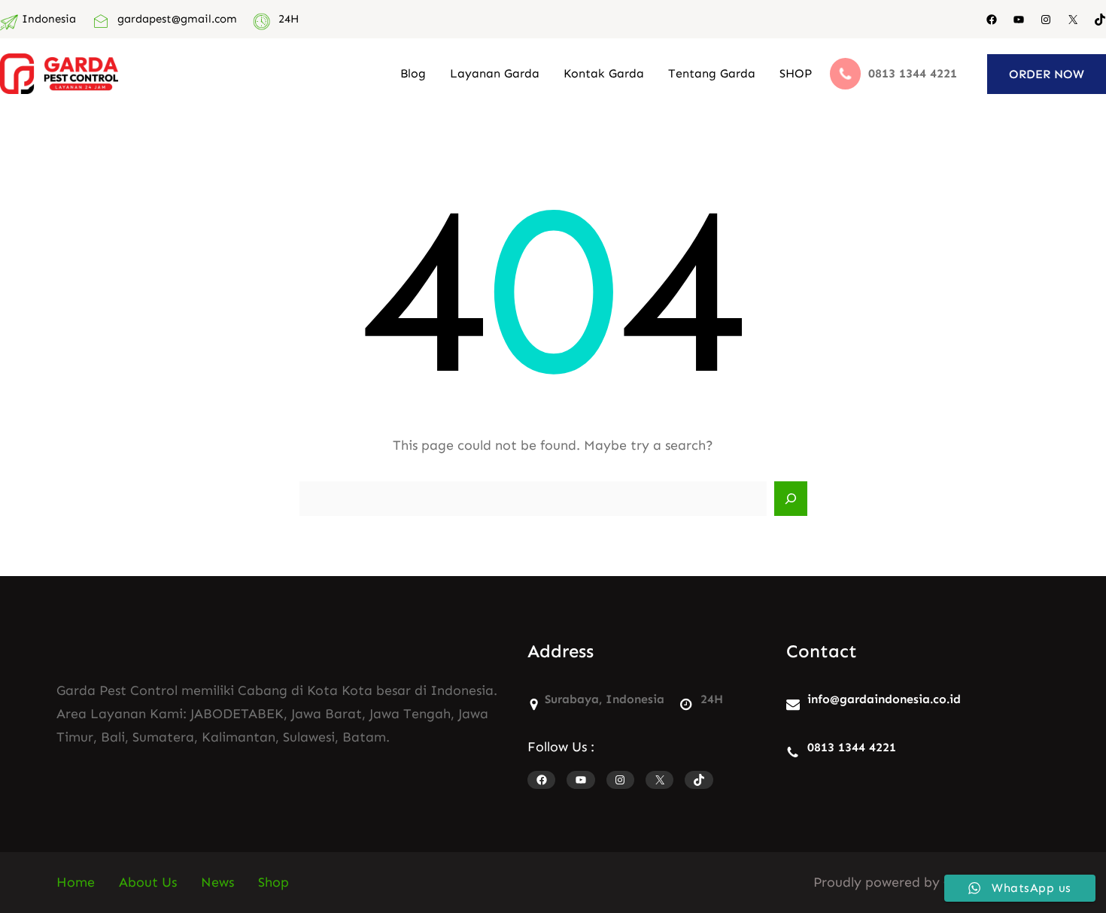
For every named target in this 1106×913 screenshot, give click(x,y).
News (217, 882)
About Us (148, 882)
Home (75, 882)
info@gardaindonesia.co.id (884, 699)
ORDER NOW (1046, 74)
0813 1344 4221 (851, 747)
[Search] (790, 498)
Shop (273, 882)
